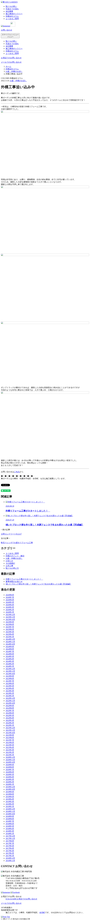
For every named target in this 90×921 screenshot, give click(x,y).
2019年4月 (10, 799)
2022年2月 (10, 723)
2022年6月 (10, 713)
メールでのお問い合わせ (11, 62)
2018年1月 (10, 834)
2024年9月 (10, 647)
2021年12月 (10, 728)
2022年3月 (10, 720)
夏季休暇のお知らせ (14, 582)
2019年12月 (10, 787)
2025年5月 (10, 632)
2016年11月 (10, 861)
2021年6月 (10, 743)
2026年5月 (10, 602)
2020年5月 (10, 774)
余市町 (42, 913)
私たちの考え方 (12, 568)
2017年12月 (10, 836)
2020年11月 (10, 760)
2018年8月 (10, 819)
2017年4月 (10, 848)
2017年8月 (10, 841)
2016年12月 (10, 858)
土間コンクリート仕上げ (11, 534)
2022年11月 (10, 701)
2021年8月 (10, 738)
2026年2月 (10, 610)
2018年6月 (10, 824)
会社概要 (9, 11)
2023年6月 (10, 683)
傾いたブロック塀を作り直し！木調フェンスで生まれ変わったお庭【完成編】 (38, 584)
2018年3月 (10, 831)
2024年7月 (10, 651)
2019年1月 (10, 806)
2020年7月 (10, 770)
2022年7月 (10, 711)
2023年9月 (10, 676)
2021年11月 (10, 730)
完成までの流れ (12, 9)
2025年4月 (10, 634)
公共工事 (9, 566)
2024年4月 (10, 659)
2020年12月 (10, 757)
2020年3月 (10, 779)
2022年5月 (10, 715)
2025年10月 (10, 619)
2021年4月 (10, 747)
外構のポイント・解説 (15, 556)
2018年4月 (10, 829)
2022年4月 (10, 718)
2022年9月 (10, 706)
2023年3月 (10, 691)
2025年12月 (10, 615)
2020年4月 (10, 777)
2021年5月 (10, 745)
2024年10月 (10, 644)
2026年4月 (10, 605)
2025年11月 (10, 617)
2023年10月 (10, 674)
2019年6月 (10, 797)
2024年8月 (10, 649)
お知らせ (9, 561)
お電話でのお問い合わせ (11, 58)
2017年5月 (10, 846)
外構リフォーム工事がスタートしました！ (24, 579)
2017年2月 (10, 853)
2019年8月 (10, 794)
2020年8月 (10, 767)
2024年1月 (10, 666)
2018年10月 (10, 814)
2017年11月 (10, 838)
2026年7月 (10, 597)
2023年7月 (10, 681)
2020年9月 (10, 765)
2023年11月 (10, 671)
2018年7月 (10, 821)
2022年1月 (10, 725)
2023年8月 (10, 679)
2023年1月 (10, 696)
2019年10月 (10, 789)
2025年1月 (10, 637)
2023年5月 (10, 686)
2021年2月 (10, 752)
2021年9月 (10, 735)
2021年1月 (10, 755)
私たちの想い (11, 6)
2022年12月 (10, 698)
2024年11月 (10, 642)
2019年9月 (10, 792)
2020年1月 (10, 784)
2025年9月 (10, 622)
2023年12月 (10, 669)
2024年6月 (10, 654)
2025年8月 (10, 624)
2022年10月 (10, 703)
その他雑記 (10, 563)
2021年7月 (10, 740)
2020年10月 (10, 762)
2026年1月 (10, 612)
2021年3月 (10, 750)
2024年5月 (10, 656)
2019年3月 (10, 802)
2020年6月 (10, 772)
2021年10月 (10, 733)
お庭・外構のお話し (18, 81)
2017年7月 (10, 843)
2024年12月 (10, 639)
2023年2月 (10, 693)
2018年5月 (10, 826)
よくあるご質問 (12, 19)
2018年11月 (10, 811)
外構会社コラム (12, 16)
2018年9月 (10, 816)
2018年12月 (10, 809)
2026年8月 (10, 595)
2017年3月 (10, 851)
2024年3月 (10, 661)
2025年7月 (10, 627)
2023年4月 (10, 688)
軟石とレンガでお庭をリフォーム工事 (17, 543)
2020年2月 (10, 782)
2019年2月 (10, 804)
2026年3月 (10, 607)
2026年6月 (10, 600)
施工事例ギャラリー (14, 14)
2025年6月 (10, 629)
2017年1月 (10, 856)
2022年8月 (10, 708)
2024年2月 (10, 664)
